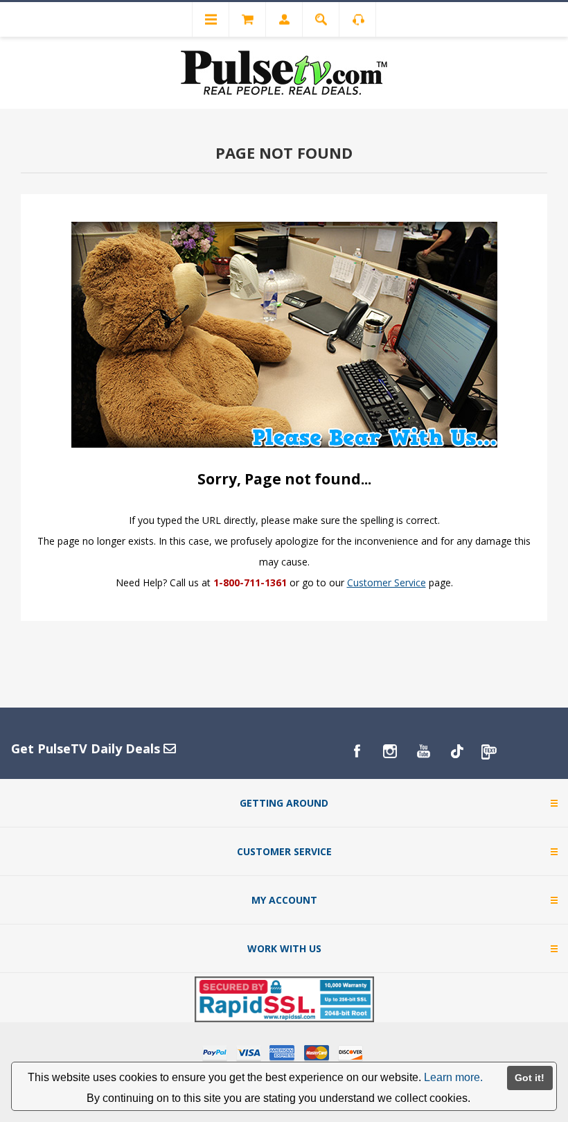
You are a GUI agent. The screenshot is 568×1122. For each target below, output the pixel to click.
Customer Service (386, 582)
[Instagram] (390, 751)
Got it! (529, 1077)
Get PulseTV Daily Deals (87, 748)
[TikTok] (456, 751)
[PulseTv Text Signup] (490, 751)
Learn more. (453, 1077)
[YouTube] (423, 751)
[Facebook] (357, 751)
